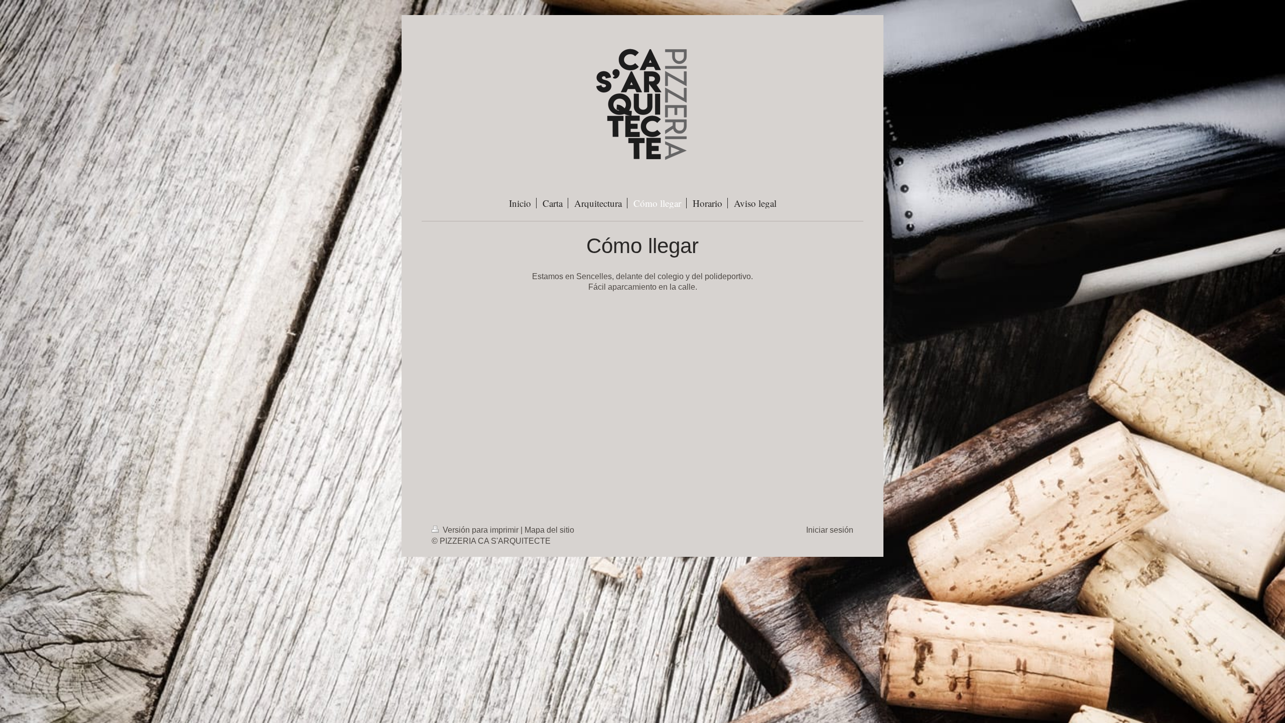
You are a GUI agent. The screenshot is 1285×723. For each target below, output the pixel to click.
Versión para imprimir (481, 530)
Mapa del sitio (549, 530)
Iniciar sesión (829, 530)
